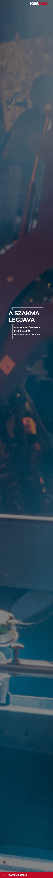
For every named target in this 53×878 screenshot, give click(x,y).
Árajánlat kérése (17, 875)
